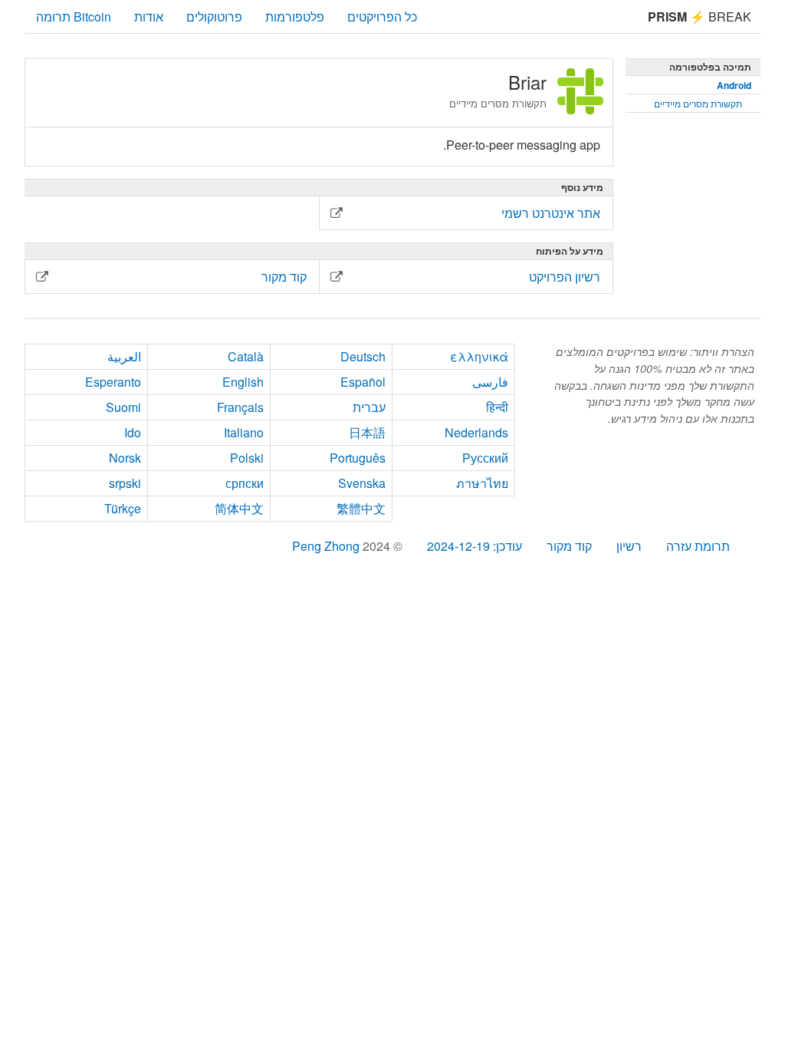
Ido (132, 432)
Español (363, 382)
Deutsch (363, 356)
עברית (369, 407)
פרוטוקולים (214, 16)
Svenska (362, 483)
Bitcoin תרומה (73, 16)
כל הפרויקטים (382, 16)
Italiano (244, 432)
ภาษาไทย (482, 483)
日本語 (367, 432)
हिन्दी (497, 407)
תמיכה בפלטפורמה (710, 67)
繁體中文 (361, 508)
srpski (125, 483)
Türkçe (122, 508)
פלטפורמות (294, 16)
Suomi (123, 407)
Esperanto (113, 382)
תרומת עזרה (698, 546)
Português (358, 457)
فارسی (490, 382)
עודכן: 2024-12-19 (474, 546)
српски (244, 483)
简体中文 (239, 508)
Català (246, 356)
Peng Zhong (327, 546)
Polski (247, 457)
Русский (485, 457)
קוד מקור (569, 546)
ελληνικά (479, 356)
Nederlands (476, 432)
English (243, 382)
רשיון (629, 546)
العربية (124, 356)
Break (699, 16)
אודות (148, 16)
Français (240, 407)
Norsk (125, 457)
